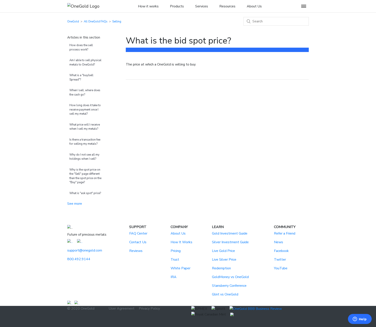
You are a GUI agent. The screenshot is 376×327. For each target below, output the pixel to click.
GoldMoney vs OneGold (230, 277)
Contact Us (137, 242)
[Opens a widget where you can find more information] (360, 319)
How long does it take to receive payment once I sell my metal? (85, 109)
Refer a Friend (284, 233)
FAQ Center (138, 233)
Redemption (221, 268)
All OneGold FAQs (95, 21)
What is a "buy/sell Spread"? (81, 77)
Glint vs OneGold (225, 294)
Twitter (280, 259)
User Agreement (121, 308)
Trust (175, 259)
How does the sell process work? (81, 47)
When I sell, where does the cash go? (84, 92)
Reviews (136, 250)
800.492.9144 (78, 259)
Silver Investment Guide (230, 242)
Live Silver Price (224, 259)
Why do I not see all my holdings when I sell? (84, 157)
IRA (173, 277)
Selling (116, 21)
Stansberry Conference (229, 285)
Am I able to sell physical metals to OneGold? (85, 62)
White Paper (180, 268)
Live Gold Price (223, 250)
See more (74, 203)
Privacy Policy (149, 308)
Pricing (176, 250)
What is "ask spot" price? (85, 193)
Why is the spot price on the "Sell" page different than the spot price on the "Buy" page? (85, 176)
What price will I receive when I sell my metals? (84, 127)
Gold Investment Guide (229, 233)
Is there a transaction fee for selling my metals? (84, 142)
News (278, 242)
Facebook (281, 250)
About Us (178, 233)
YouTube (280, 268)
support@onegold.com (84, 250)
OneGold (73, 21)
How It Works (181, 242)
